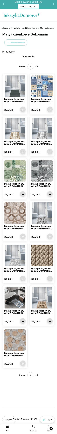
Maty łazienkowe (47, 28)
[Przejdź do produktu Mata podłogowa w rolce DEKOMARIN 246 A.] (42, 255)
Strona (22, 66)
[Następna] (53, 4)
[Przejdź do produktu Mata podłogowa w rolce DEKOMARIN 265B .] (42, 297)
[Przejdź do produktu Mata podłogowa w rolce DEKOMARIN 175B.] (15, 213)
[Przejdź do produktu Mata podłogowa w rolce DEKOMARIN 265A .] (15, 297)
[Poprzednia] (3, 4)
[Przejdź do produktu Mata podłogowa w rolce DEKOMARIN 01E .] (15, 86)
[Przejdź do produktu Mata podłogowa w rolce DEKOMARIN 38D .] (42, 128)
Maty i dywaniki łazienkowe (25, 28)
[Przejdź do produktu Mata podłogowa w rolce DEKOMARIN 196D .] (42, 213)
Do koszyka (23, 109)
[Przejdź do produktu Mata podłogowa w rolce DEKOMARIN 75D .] (42, 171)
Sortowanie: (29, 56)
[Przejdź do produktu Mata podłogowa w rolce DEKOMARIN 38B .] (15, 128)
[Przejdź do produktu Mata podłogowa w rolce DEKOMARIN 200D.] (15, 255)
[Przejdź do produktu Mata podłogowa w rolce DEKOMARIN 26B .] (15, 340)
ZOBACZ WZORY (28, 6)
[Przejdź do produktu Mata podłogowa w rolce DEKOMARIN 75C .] (15, 171)
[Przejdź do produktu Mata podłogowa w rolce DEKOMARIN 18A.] (42, 86)
